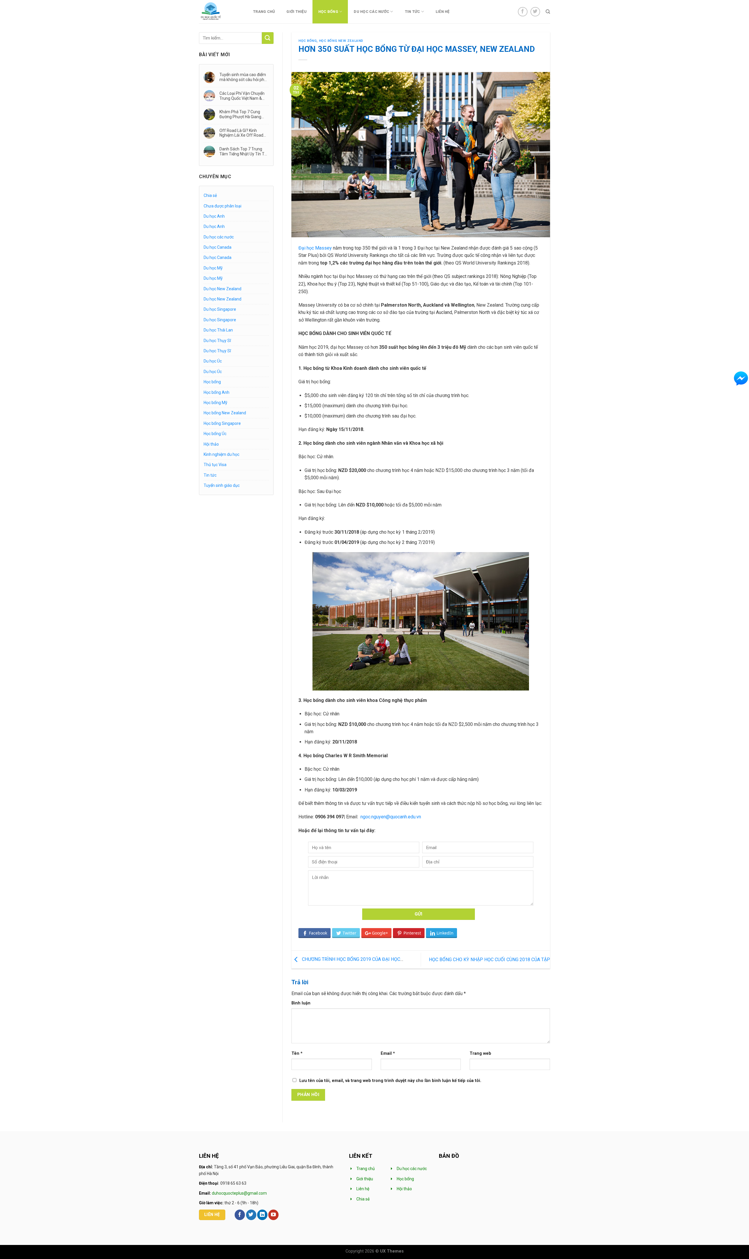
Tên (297, 1053)
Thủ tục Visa (215, 464)
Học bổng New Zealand (225, 412)
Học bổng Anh (216, 392)
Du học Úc (213, 361)
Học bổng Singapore (222, 423)
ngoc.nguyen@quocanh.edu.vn (390, 817)
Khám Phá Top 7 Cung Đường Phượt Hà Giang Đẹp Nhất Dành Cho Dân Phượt (241, 114)
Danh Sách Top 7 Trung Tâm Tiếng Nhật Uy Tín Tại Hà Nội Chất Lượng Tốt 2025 (243, 151)
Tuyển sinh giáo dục (222, 485)
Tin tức (412, 11)
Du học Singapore (220, 309)
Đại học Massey (315, 248)
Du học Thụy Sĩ (217, 340)
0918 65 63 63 (233, 1183)
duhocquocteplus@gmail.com (239, 1193)
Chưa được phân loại (222, 206)
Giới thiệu (296, 11)
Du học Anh (214, 216)
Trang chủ (264, 11)
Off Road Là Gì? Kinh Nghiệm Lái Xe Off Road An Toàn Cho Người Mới (241, 133)
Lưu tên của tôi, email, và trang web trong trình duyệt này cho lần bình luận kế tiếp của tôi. (390, 1080)
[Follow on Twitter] (535, 12)
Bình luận (300, 1003)
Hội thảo (211, 444)
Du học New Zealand (222, 288)
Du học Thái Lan (218, 330)
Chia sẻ (210, 195)
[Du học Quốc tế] (218, 11)
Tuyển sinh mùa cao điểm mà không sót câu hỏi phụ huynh (243, 77)
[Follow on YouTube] (273, 1215)
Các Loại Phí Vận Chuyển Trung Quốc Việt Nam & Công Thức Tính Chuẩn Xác (241, 96)
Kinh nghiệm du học (221, 454)
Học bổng (328, 11)
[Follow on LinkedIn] (262, 1215)
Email (388, 1053)
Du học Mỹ (213, 268)
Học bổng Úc (215, 433)
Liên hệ (443, 11)
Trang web (480, 1053)
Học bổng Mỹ (215, 402)
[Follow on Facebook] (523, 12)
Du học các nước (371, 11)
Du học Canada (217, 247)
